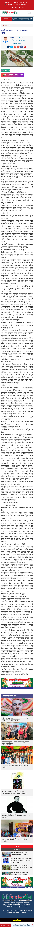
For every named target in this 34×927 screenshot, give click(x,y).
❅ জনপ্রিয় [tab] (17, 849)
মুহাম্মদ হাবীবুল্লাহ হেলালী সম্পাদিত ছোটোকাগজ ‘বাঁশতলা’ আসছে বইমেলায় (14, 792)
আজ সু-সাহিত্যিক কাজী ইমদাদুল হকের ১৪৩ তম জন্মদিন (16, 816)
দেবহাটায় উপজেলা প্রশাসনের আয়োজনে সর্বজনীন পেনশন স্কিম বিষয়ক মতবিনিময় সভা (20, 875)
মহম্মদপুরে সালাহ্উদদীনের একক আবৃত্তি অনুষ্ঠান (14, 840)
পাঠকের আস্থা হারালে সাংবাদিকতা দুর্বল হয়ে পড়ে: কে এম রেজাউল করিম (15, 719)
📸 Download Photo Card (13, 75)
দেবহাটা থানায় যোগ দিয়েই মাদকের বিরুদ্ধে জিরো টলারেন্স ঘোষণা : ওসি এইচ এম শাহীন (21, 861)
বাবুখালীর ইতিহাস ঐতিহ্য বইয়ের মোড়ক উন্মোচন (15, 767)
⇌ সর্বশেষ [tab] (17, 846)
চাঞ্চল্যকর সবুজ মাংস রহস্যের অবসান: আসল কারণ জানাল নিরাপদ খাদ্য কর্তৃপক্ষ (21, 868)
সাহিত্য (7, 25)
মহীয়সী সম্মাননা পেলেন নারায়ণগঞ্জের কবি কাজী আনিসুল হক (15, 743)
